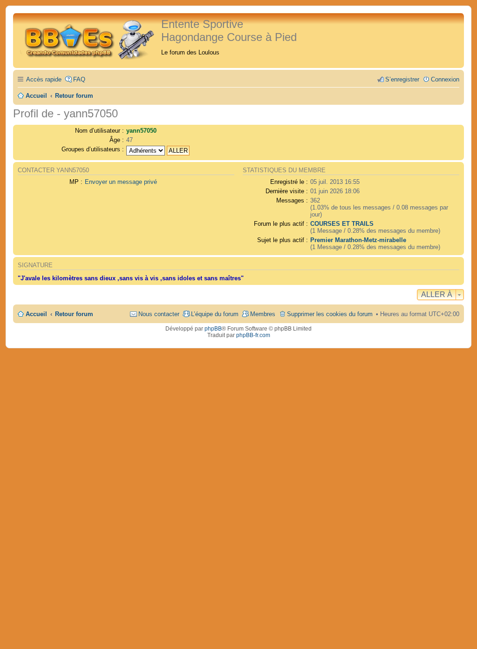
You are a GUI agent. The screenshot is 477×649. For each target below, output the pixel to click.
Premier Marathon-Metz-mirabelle (358, 240)
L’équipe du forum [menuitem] (214, 314)
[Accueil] (88, 38)
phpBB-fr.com (253, 335)
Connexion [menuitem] (445, 79)
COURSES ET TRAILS (342, 223)
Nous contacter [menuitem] (158, 314)
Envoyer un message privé (121, 181)
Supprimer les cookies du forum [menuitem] (330, 314)
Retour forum (74, 314)
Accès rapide (43, 79)
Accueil (36, 314)
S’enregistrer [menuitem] (402, 79)
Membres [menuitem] (262, 314)
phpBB (213, 328)
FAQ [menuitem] (79, 79)
